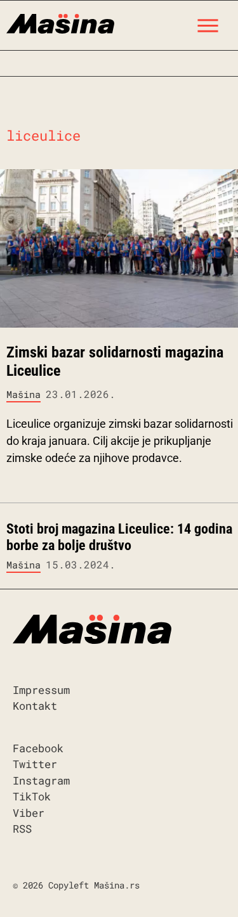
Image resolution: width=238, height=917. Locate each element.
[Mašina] (60, 22)
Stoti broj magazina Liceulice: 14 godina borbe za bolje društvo (119, 537)
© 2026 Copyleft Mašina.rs (76, 885)
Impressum (41, 690)
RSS (22, 828)
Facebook (38, 748)
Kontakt (35, 705)
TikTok (32, 796)
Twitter (35, 764)
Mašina (23, 394)
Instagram (41, 780)
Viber (28, 812)
